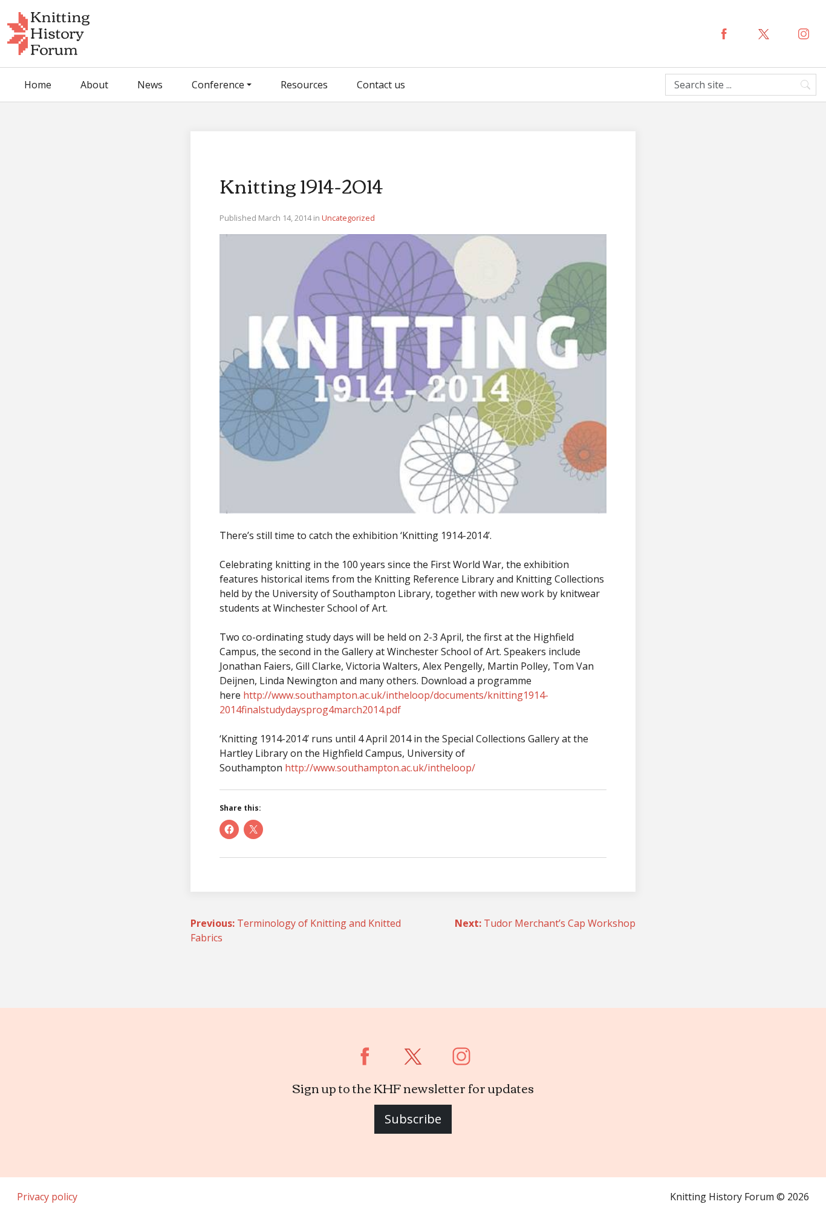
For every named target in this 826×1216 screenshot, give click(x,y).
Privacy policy (47, 1196)
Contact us (381, 84)
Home (37, 84)
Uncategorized (348, 217)
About (94, 84)
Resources (304, 84)
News (150, 84)
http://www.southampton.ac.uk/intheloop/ (380, 767)
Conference (218, 84)
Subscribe (413, 1119)
